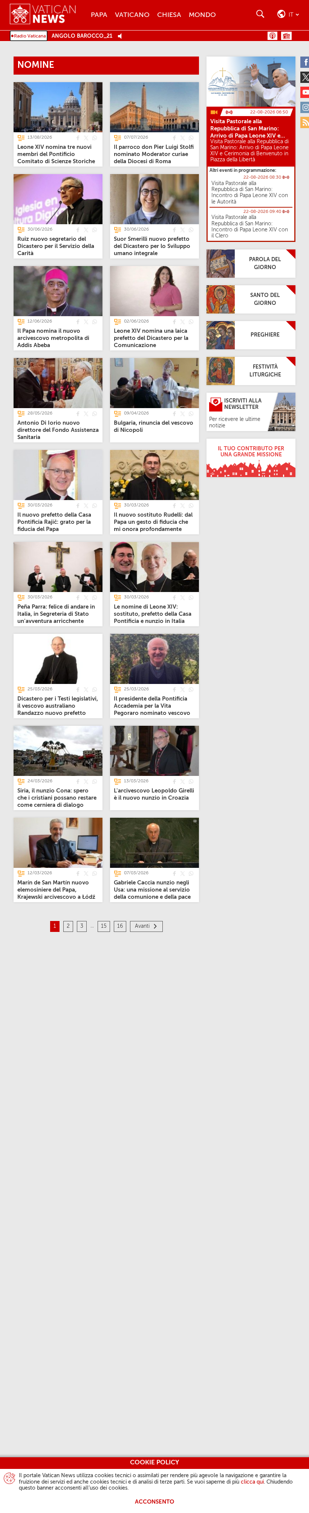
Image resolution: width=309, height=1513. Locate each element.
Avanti (142, 926)
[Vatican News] (48, 15)
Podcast (272, 36)
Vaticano (132, 15)
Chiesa (169, 15)
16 (120, 926)
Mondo (202, 15)
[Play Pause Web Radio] (122, 36)
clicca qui (252, 1482)
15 (104, 926)
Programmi (286, 36)
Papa (99, 15)
